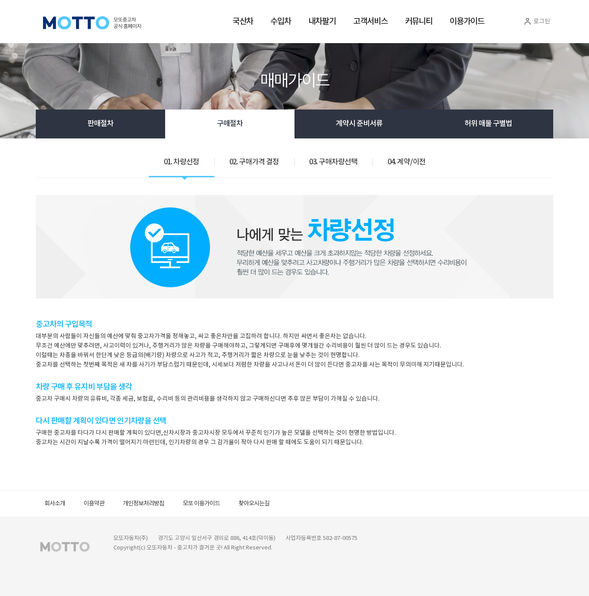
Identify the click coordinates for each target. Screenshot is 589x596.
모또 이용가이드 (201, 503)
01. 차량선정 (181, 162)
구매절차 (230, 123)
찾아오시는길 (253, 503)
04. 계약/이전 (407, 162)
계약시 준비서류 (359, 123)
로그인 (541, 21)
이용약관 (94, 503)
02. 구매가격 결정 (254, 162)
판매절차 (100, 123)
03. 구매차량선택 (333, 162)
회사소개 (54, 503)
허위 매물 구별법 (488, 123)
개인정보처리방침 (143, 503)
